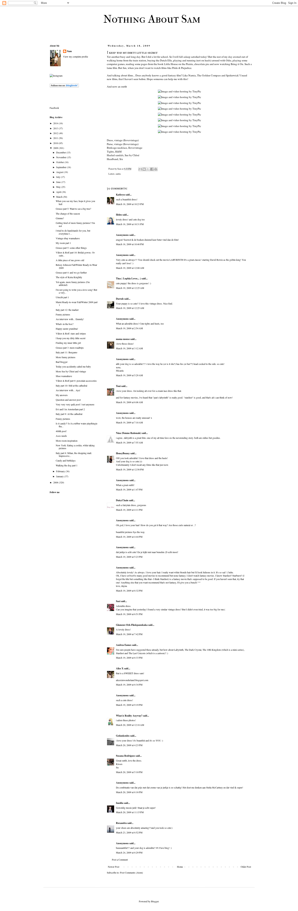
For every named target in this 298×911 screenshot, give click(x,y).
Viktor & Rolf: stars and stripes (71, 333)
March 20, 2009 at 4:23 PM (129, 745)
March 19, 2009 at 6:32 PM (129, 590)
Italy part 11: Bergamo (66, 352)
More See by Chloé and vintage (71, 371)
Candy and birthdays (66, 460)
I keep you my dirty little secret (70, 338)
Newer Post (113, 866)
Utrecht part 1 (62, 297)
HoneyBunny (123, 453)
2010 (56, 143)
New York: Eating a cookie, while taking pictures (75, 447)
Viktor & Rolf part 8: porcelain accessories (76, 380)
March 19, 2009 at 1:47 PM (129, 489)
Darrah (120, 298)
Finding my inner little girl (68, 342)
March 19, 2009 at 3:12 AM (129, 348)
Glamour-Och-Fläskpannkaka (132, 625)
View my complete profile (75, 56)
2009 (56, 148)
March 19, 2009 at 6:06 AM (129, 402)
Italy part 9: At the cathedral (69, 413)
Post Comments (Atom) (131, 872)
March (59, 196)
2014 (56, 123)
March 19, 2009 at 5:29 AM (129, 375)
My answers (62, 395)
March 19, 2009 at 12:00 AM (130, 267)
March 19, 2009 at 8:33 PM (129, 657)
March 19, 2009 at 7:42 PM (129, 634)
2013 (56, 128)
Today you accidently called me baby (73, 366)
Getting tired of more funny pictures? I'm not (75, 224)
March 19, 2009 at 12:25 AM (130, 287)
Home (180, 866)
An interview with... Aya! (68, 390)
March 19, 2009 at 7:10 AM (129, 422)
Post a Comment (120, 859)
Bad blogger (62, 361)
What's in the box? (64, 324)
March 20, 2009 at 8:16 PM (129, 792)
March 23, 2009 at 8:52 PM (129, 832)
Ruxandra (121, 823)
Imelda (119, 803)
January (60, 476)
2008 (56, 482)
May (58, 186)
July (58, 176)
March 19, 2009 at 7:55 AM (129, 442)
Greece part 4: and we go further (71, 272)
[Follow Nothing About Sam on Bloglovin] (64, 86)
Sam (69, 51)
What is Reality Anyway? (129, 715)
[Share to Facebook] (152, 169)
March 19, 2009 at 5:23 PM (129, 556)
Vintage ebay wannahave (68, 238)
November (61, 157)
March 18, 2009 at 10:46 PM (130, 244)
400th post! (61, 431)
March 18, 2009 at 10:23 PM (130, 204)
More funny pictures (65, 357)
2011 (56, 138)
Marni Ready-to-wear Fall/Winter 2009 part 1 (77, 303)
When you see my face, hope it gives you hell (75, 202)
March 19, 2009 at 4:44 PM (129, 536)
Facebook (54, 107)
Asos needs (61, 435)
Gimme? (60, 218)
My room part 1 (63, 243)
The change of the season (68, 213)
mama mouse (123, 339)
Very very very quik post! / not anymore (75, 404)
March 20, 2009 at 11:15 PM (130, 812)
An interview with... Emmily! (70, 319)
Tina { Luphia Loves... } (128, 278)
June (58, 182)
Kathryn (120, 194)
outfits (118, 173)
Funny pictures (63, 314)
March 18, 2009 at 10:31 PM (130, 224)
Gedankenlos (123, 735)
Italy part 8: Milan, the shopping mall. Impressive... (74, 454)
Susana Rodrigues (125, 755)
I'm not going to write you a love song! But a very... (76, 291)
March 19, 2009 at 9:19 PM (129, 704)
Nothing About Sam (151, 19)
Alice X (119, 668)
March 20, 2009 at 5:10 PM (129, 772)
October (60, 162)
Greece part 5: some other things (71, 247)
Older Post (246, 866)
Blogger (155, 901)
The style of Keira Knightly (69, 277)
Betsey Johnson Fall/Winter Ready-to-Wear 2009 (76, 266)
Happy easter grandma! (67, 328)
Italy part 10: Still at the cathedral (71, 385)
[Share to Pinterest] (156, 169)
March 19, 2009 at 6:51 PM (129, 614)
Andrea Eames (123, 645)
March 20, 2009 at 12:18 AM (130, 724)
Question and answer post (68, 399)
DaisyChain (122, 500)
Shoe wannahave (64, 376)
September (61, 167)
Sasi (118, 601)
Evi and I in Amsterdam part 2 (70, 409)
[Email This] (140, 169)
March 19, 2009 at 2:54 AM (129, 328)
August (60, 172)
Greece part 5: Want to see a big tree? (73, 208)
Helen (119, 214)
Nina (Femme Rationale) (128, 433)
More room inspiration (66, 440)
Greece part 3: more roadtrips (70, 347)
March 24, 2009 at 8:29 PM (129, 852)
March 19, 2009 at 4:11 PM (129, 509)
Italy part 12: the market (67, 309)
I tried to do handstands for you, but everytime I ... (73, 232)
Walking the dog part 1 (66, 465)
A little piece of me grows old (70, 260)
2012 (56, 133)
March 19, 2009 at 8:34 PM (129, 684)
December (61, 152)
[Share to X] (148, 169)
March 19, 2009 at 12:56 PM (130, 469)
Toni (118, 386)
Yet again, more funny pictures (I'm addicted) (73, 283)
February (60, 471)
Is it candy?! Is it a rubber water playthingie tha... (76, 425)
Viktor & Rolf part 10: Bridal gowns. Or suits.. (75, 254)
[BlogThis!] (144, 169)
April (59, 191)
